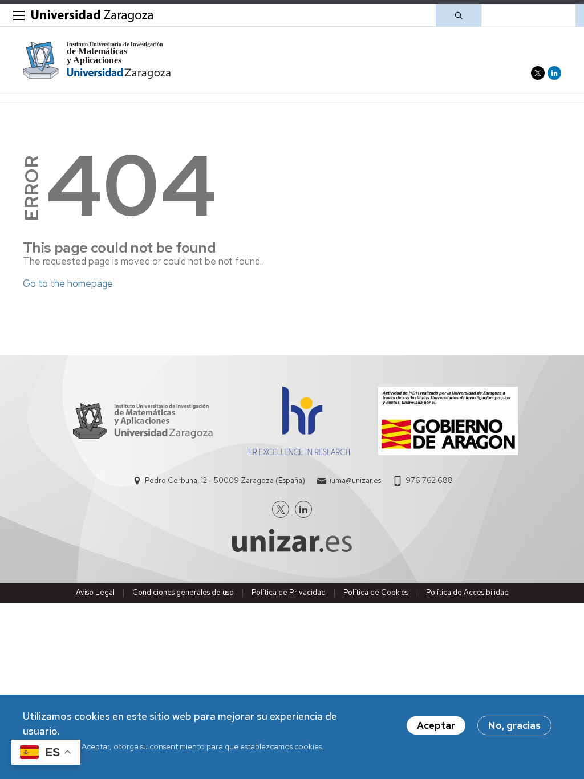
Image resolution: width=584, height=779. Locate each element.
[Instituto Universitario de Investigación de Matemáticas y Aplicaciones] (97, 60)
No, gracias (514, 725)
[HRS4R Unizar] (299, 451)
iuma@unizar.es (355, 480)
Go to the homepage (68, 283)
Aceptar (436, 725)
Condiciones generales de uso (183, 592)
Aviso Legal (95, 592)
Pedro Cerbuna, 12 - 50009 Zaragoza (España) (225, 480)
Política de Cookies (375, 592)
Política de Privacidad (289, 592)
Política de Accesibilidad (467, 592)
